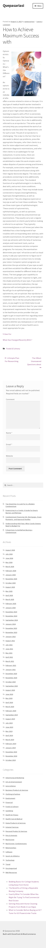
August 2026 (10, 550)
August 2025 (10, 587)
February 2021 (11, 665)
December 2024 (11, 612)
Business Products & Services (17, 790)
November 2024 (11, 616)
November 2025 (11, 579)
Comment (10, 399)
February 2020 (11, 711)
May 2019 (9, 731)
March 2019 (10, 740)
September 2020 (12, 686)
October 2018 (11, 760)
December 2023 (11, 628)
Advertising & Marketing (15, 778)
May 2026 (9, 562)
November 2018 (11, 756)
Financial (9, 802)
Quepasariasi (13, 5)
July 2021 (9, 645)
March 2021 (10, 661)
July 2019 (9, 723)
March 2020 (10, 707)
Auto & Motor (11, 786)
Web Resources (11, 872)
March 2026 (10, 566)
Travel (8, 864)
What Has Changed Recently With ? (17, 340)
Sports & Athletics (13, 856)
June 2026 (9, 558)
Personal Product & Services (16, 831)
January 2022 (11, 636)
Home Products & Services (16, 823)
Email (9, 444)
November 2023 (11, 632)
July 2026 (9, 554)
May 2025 (9, 591)
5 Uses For (7, 334)
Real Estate (10, 840)
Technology (10, 860)
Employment (10, 798)
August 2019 (10, 719)
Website (9, 456)
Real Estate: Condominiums (16, 844)
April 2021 (9, 657)
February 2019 (11, 744)
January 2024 (11, 624)
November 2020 (11, 678)
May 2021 (9, 653)
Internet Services (12, 827)
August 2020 (10, 690)
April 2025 (9, 595)
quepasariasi (29, 21)
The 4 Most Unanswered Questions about (34, 361)
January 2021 (11, 669)
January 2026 (11, 575)
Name (9, 433)
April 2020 (9, 702)
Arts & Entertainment (14, 782)
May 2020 (9, 698)
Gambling (9, 811)
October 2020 (11, 682)
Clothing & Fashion (13, 794)
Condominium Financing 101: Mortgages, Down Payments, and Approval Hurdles (23, 518)
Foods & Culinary (13, 348)
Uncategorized (11, 868)
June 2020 (9, 694)
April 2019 (9, 735)
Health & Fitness (12, 815)
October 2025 (11, 583)
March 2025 (10, 599)
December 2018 (11, 752)
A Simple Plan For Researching (12, 359)
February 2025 (11, 603)
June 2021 (9, 649)
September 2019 (12, 715)
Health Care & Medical (14, 819)
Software (9, 852)
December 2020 (11, 674)
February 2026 (11, 571)
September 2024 (12, 620)
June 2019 (9, 727)
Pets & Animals (11, 835)
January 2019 (11, 748)
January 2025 (11, 608)
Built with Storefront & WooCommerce (19, 934)
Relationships (11, 848)
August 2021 (10, 641)
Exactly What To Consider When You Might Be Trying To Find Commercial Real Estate (24, 897)
